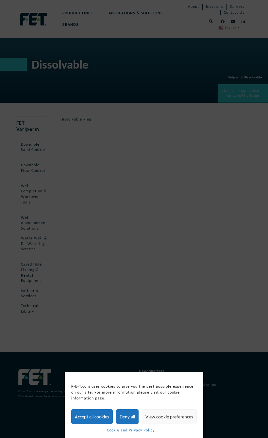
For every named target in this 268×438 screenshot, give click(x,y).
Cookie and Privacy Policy (131, 430)
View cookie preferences (169, 417)
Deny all (127, 417)
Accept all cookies (92, 417)
